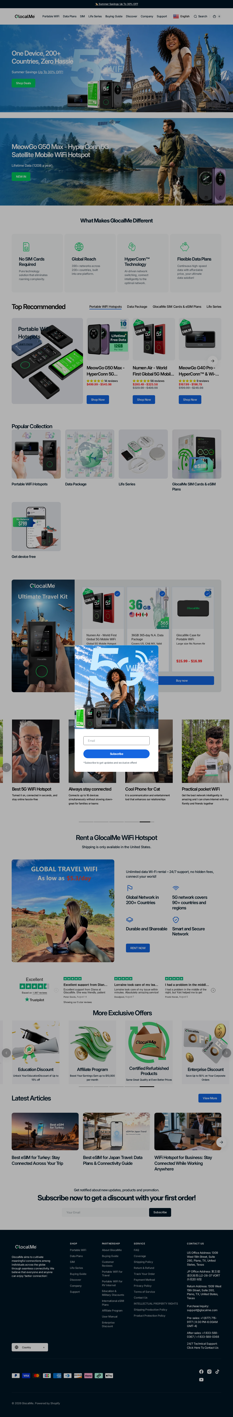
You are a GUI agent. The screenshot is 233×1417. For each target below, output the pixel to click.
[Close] (152, 651)
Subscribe (116, 754)
